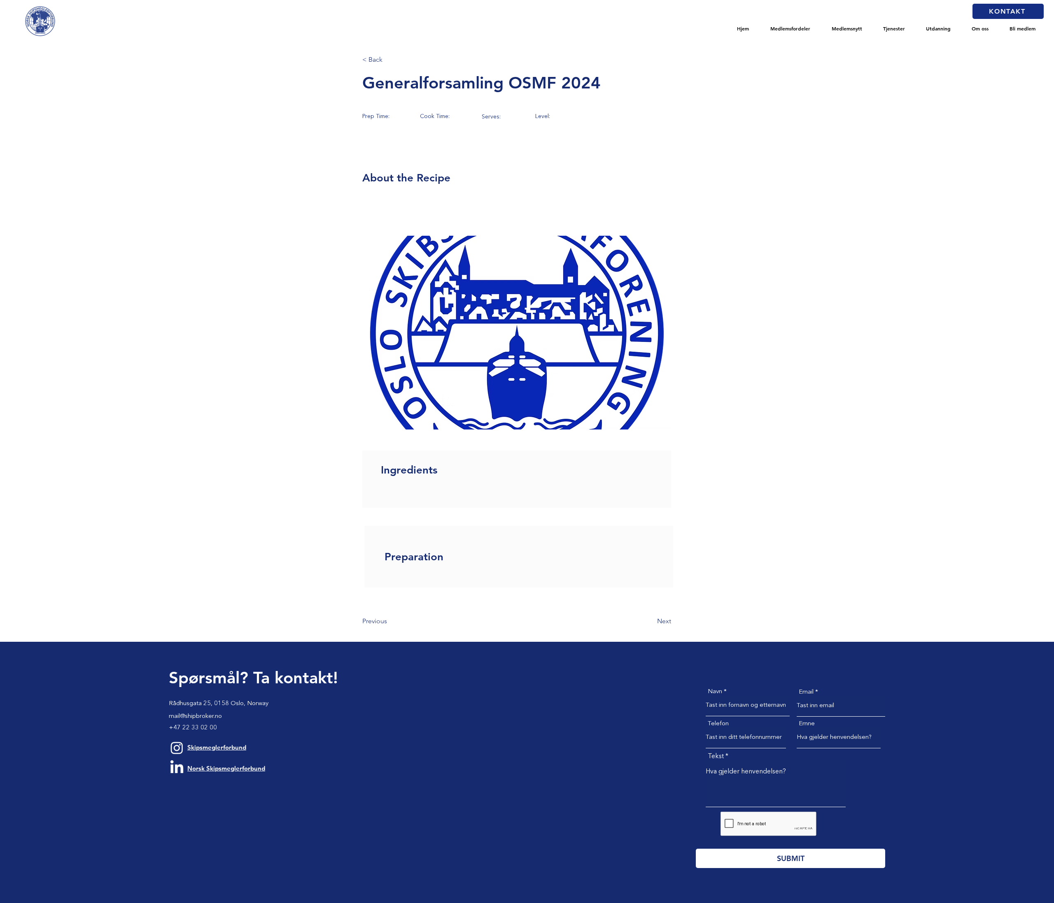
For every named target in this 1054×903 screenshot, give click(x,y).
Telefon (718, 724)
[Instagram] (177, 748)
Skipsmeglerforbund (216, 747)
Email (806, 692)
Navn (715, 692)
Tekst (716, 756)
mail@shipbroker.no (195, 716)
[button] (790, 28)
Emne (807, 724)
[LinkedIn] (177, 768)
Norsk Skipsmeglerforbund (226, 768)
